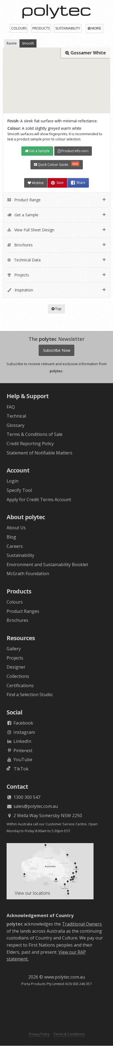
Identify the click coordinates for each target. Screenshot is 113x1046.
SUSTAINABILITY (67, 28)
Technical (16, 416)
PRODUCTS (41, 28)
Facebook (22, 723)
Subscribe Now (56, 350)
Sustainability (20, 555)
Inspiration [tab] (23, 289)
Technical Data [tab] (27, 259)
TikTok (19, 769)
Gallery (14, 649)
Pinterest (22, 750)
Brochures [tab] (23, 244)
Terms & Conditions (68, 1034)
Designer (16, 667)
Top (57, 308)
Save (60, 183)
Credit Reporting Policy (30, 444)
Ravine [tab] (12, 43)
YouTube (22, 760)
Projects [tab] (21, 274)
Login (12, 481)
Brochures (17, 620)
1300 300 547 (26, 797)
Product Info (74, 151)
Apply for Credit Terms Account (39, 500)
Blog (11, 537)
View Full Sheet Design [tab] (33, 229)
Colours (15, 602)
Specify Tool (19, 490)
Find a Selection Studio (30, 695)
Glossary (15, 425)
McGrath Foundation (28, 574)
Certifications (20, 685)
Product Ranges (23, 611)
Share (81, 183)
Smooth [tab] (28, 43)
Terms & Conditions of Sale (35, 434)
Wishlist (37, 183)
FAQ (11, 407)
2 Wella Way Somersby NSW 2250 (47, 815)
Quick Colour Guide (57, 164)
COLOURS (19, 28)
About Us (16, 528)
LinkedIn (21, 741)
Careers (15, 546)
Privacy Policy (39, 1034)
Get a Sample (39, 151)
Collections (18, 676)
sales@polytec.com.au (35, 806)
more (96, 28)
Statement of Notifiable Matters (39, 453)
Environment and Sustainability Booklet (47, 565)
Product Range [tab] (27, 199)
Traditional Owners (82, 924)
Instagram (23, 732)
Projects (15, 658)
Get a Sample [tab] (25, 214)
